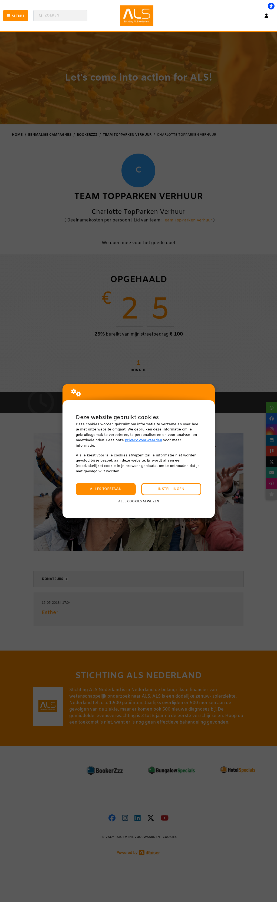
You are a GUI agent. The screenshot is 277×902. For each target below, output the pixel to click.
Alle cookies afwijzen (138, 501)
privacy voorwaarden (143, 440)
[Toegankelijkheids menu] (271, 6)
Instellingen (171, 489)
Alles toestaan (106, 489)
